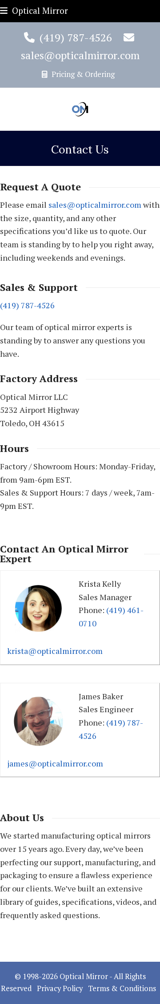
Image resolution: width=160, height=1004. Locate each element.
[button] (34, 10)
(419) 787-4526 (76, 37)
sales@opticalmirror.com (80, 55)
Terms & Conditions (122, 988)
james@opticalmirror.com (55, 763)
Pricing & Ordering (82, 74)
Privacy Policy (60, 988)
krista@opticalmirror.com (55, 650)
